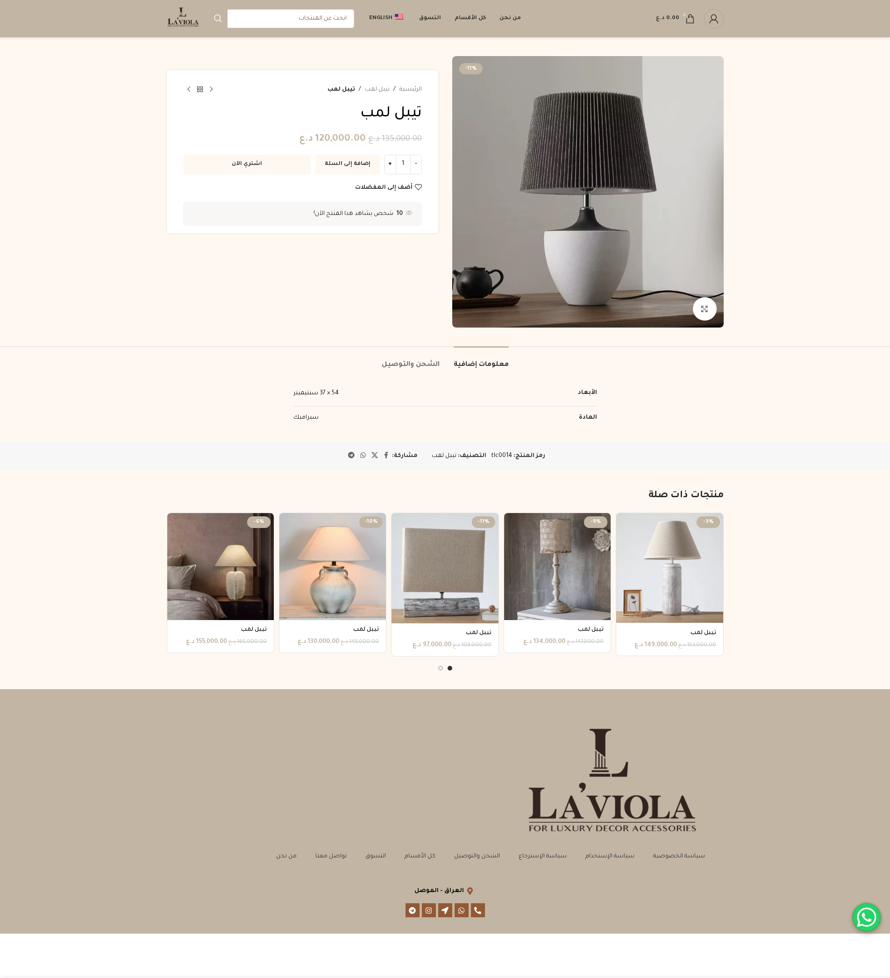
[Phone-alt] (478, 910)
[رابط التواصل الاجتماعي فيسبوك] (386, 456)
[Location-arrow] (445, 910)
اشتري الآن (247, 164)
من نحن (286, 856)
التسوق (375, 856)
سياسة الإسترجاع (543, 856)
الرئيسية (410, 89)
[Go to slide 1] (450, 668)
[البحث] (218, 18)
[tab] (481, 360)
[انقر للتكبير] (704, 309)
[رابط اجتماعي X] (375, 456)
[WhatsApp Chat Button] (867, 917)
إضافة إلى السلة (347, 164)
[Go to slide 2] (440, 668)
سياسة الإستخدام (609, 856)
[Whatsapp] (462, 910)
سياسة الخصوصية (679, 856)
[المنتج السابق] (211, 89)
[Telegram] (413, 910)
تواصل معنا (331, 856)
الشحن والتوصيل (477, 856)
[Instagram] (429, 910)
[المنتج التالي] (188, 89)
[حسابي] (713, 18)
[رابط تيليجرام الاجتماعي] (351, 456)
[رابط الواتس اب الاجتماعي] (363, 456)
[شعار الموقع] (183, 19)
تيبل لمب (377, 89)
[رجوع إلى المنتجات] (200, 89)
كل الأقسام (420, 856)
